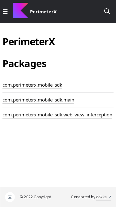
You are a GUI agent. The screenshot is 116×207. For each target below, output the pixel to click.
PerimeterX (43, 11)
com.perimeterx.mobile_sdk (32, 85)
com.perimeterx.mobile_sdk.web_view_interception (57, 114)
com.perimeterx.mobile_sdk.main (38, 100)
